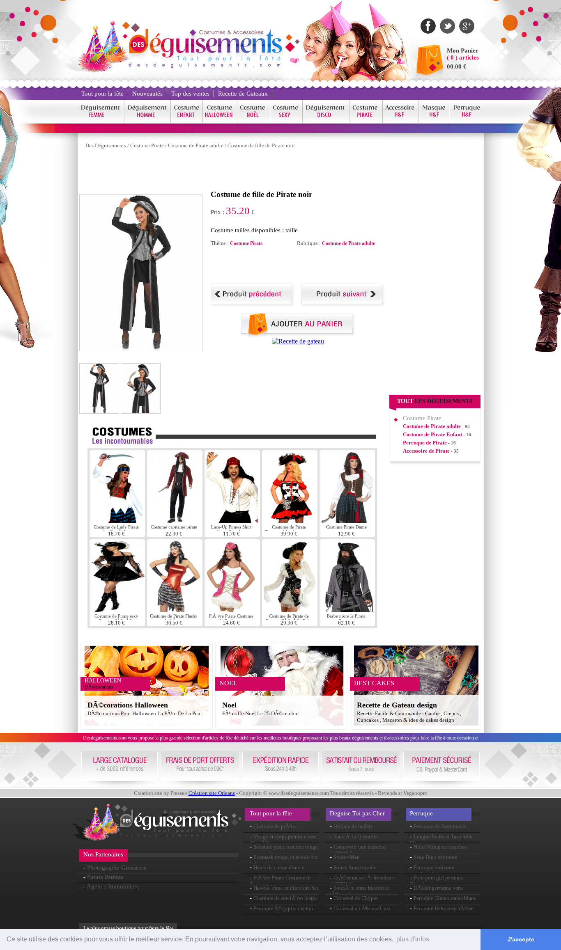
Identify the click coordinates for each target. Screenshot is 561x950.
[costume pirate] (366, 121)
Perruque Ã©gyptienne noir (284, 908)
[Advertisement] (228, 171)
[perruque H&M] (466, 121)
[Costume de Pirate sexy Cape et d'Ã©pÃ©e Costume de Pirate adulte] (118, 609)
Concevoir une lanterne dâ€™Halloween (358, 850)
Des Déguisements (105, 145)
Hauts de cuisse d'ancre (278, 867)
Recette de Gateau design (397, 705)
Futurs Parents (105, 877)
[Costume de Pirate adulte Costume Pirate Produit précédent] (253, 304)
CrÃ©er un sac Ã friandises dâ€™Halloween (362, 880)
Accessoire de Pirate (426, 451)
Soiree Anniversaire (355, 867)
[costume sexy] (286, 121)
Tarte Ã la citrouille (355, 836)
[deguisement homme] (147, 121)
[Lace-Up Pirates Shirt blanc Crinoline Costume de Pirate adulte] (232, 520)
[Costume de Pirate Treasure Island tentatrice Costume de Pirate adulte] (289, 520)
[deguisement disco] (326, 121)
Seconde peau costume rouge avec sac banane (284, 850)
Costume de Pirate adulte (195, 145)
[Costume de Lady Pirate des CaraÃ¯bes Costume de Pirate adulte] (117, 520)
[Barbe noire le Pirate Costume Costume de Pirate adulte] (347, 609)
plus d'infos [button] (412, 939)
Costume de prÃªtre (275, 826)
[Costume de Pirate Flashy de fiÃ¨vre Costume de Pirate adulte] (174, 609)
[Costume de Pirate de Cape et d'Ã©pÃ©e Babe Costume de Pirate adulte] (289, 609)
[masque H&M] (433, 121)
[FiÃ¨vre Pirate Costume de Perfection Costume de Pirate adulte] (232, 609)
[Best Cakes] (298, 341)
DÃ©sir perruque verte (439, 888)
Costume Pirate (147, 145)
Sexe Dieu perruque (435, 857)
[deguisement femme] (100, 121)
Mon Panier (462, 50)
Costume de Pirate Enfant (432, 434)
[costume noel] (253, 121)
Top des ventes (190, 93)
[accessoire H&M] (400, 121)
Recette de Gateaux (243, 93)
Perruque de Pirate (425, 443)
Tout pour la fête (102, 93)
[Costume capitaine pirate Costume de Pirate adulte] (175, 520)
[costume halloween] (220, 121)
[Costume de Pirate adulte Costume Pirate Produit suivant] (343, 304)
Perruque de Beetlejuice (440, 826)
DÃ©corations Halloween (127, 705)
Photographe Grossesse (117, 867)
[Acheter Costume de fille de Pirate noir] (298, 335)
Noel (229, 705)
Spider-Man (346, 857)
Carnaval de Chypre (355, 898)
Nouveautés (147, 93)
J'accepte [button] (521, 939)
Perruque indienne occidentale (432, 870)
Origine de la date (353, 826)
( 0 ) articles (463, 57)
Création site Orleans (212, 793)
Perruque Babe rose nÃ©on (444, 908)
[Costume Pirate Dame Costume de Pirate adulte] (347, 520)
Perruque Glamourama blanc (445, 898)
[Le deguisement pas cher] (205, 65)
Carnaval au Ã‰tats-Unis (361, 908)
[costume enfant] (187, 121)
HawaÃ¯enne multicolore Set (285, 888)
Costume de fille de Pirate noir (261, 145)
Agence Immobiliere (113, 886)
